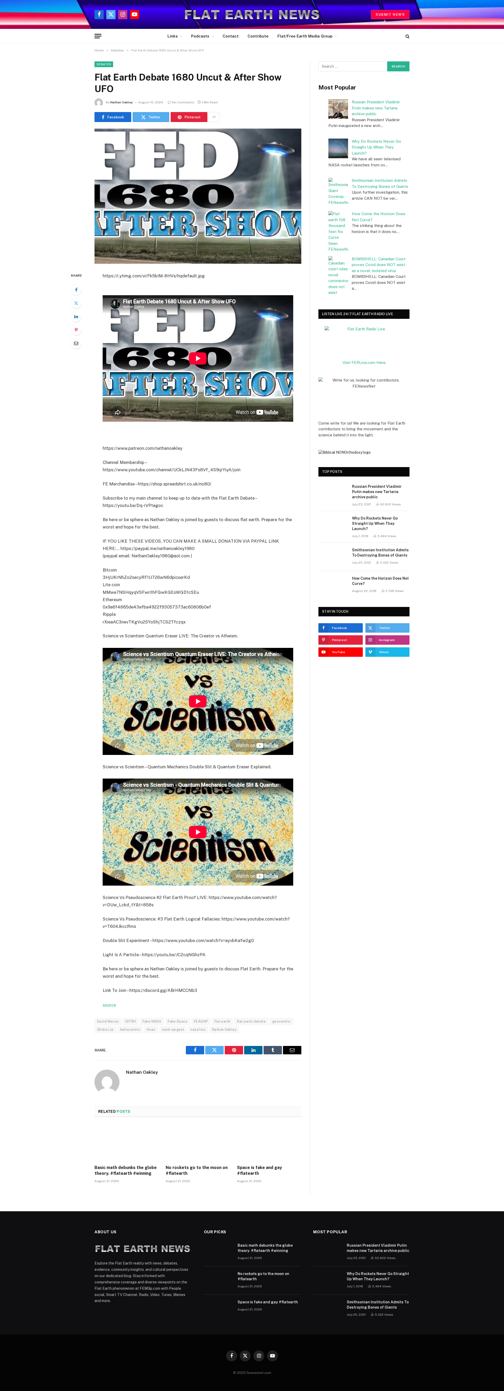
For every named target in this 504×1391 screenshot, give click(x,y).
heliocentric (130, 1030)
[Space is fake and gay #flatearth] (269, 1142)
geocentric (281, 1021)
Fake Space (177, 1021)
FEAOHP (201, 1021)
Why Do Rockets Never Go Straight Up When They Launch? (376, 147)
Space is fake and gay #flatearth (259, 1170)
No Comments (183, 102)
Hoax (151, 1030)
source (109, 1005)
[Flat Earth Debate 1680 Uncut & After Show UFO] (197, 196)
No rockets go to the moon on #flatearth (197, 1170)
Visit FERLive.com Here (364, 362)
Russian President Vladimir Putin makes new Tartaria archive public (376, 108)
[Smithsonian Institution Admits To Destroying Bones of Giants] (332, 557)
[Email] (76, 343)
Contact (231, 36)
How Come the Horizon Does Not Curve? (380, 581)
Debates (104, 64)
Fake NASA (152, 1021)
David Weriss (108, 1021)
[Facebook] (76, 289)
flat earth (222, 1021)
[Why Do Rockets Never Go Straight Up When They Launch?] (332, 525)
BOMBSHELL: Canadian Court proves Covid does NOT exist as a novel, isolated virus (379, 265)
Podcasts (200, 36)
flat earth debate (251, 1021)
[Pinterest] (76, 330)
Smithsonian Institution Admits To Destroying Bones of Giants (380, 552)
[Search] (407, 36)
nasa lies (198, 1030)
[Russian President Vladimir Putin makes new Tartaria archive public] (332, 493)
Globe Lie (105, 1030)
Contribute (258, 36)
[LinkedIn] (76, 316)
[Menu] (97, 36)
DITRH (130, 1021)
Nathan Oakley (121, 102)
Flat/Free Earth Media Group (304, 36)
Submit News (390, 15)
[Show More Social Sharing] (214, 117)
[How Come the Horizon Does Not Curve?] (332, 585)
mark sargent (173, 1030)
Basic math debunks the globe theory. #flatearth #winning (125, 1170)
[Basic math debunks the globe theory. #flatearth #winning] (126, 1142)
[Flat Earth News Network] (252, 14)
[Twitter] (76, 303)
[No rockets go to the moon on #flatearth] (198, 1142)
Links (172, 36)
